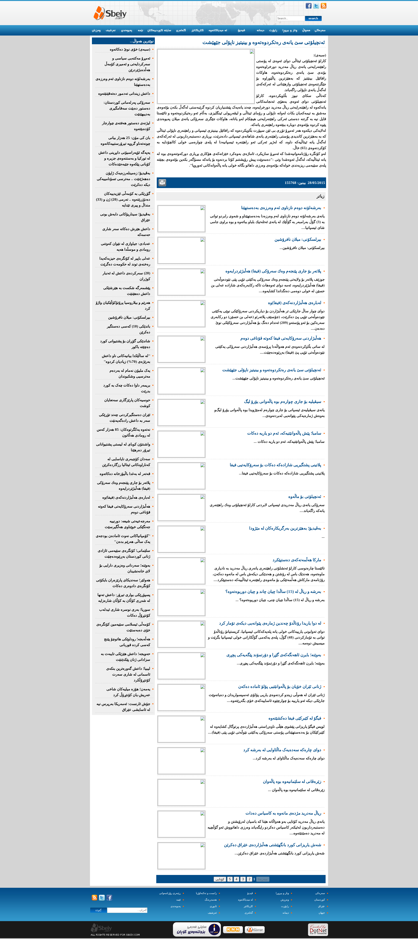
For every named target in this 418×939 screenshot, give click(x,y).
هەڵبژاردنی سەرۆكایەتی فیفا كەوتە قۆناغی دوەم (280, 338)
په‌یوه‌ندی (176, 906)
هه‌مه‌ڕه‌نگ (211, 899)
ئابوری (213, 906)
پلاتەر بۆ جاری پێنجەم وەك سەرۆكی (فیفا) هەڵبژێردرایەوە (273, 271)
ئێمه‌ (178, 899)
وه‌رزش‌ (285, 899)
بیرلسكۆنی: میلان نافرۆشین (298, 239)
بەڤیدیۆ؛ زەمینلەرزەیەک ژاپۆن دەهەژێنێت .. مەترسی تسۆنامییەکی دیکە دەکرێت (123, 179)
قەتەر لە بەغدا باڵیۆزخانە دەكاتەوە (125, 474)
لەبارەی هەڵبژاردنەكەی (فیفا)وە (294, 302)
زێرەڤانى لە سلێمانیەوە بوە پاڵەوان (292, 781)
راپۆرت (285, 906)
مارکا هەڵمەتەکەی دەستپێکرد (297, 560)
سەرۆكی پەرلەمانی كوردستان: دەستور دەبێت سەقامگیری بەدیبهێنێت (127, 108)
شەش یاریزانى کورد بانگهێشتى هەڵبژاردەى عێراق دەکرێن (272, 845)
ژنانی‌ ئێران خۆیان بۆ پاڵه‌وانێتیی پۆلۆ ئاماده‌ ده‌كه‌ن (279, 686)
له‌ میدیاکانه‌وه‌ (245, 899)
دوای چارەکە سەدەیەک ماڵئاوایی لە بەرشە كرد (282, 750)
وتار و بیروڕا (282, 893)
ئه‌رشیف (212, 912)
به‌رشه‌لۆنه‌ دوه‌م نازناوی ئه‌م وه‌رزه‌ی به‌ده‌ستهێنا (281, 207)
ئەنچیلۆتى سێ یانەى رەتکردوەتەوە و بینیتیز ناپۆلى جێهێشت (271, 370)
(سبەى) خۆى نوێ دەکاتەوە (130, 49)
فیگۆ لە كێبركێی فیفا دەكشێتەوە (295, 718)
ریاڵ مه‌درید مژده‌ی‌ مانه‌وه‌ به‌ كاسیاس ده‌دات (283, 813)
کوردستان (319, 899)
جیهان (322, 912)
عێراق (321, 906)
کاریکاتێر (248, 906)
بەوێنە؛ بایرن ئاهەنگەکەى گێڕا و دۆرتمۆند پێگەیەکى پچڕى (273, 655)
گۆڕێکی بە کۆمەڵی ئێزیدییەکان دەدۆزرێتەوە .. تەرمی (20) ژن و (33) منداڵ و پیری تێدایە (123, 199)
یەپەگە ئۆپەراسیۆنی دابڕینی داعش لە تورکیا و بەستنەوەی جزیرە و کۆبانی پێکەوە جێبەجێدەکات (124, 158)
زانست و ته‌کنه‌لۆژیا (206, 893)
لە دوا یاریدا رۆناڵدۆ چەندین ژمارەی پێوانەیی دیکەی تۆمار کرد (270, 623)
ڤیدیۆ (250, 893)
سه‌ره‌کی (320, 893)
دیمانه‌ (286, 912)
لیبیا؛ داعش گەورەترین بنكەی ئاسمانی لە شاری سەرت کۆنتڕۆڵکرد (128, 674)
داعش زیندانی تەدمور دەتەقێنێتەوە (124, 93)
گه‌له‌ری (249, 912)
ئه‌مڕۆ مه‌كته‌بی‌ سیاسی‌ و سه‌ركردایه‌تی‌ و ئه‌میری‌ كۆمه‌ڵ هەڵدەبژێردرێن (127, 64)
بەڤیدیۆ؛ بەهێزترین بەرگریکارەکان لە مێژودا (285, 528)
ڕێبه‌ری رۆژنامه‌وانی (170, 893)
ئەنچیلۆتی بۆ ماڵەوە (304, 496)
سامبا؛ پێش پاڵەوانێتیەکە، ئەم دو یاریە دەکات (284, 433)
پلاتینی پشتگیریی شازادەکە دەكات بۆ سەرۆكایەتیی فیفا (275, 465)
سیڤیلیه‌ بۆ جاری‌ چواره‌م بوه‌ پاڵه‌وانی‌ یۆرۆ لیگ (282, 401)
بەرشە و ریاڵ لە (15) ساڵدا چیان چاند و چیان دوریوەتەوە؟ (273, 591)
